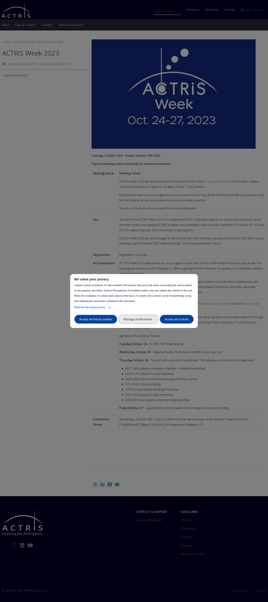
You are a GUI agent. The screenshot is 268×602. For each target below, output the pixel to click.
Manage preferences (138, 319)
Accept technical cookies (95, 319)
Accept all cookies (177, 319)
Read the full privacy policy (90, 307)
